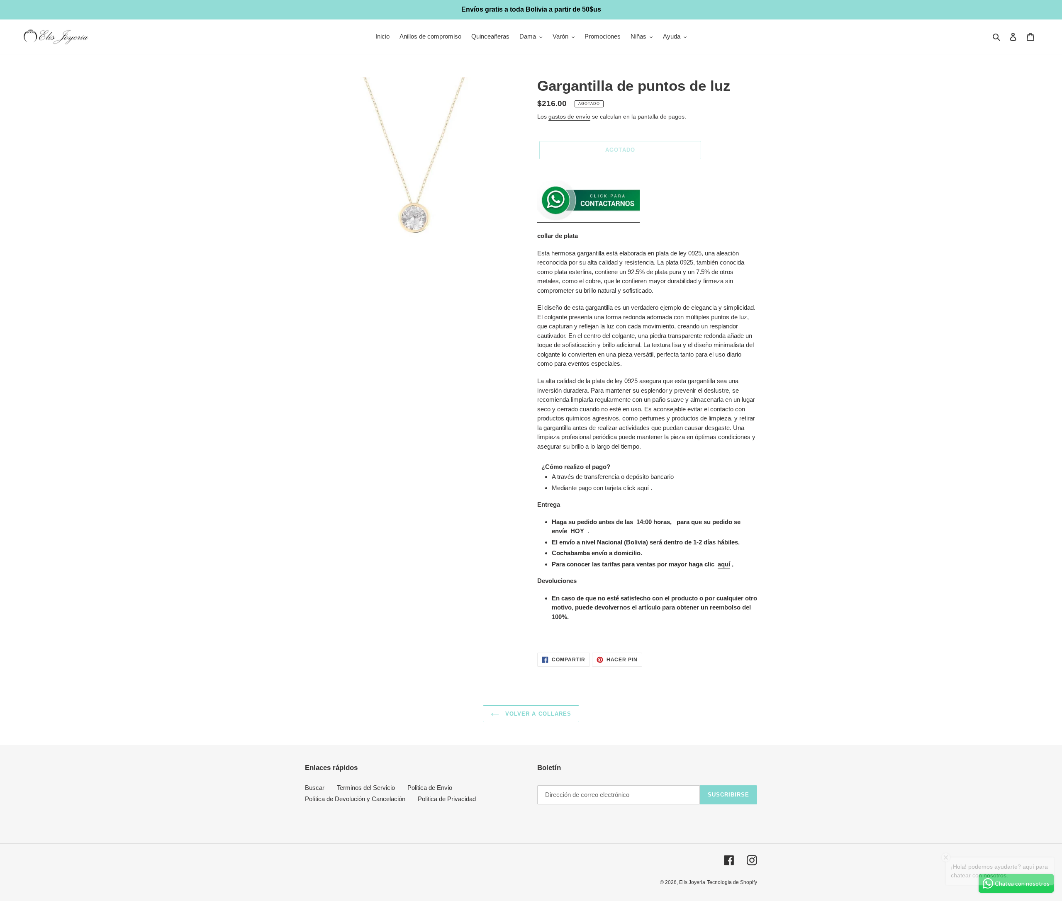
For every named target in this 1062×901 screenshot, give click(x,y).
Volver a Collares (537, 714)
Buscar (314, 787)
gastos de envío (569, 116)
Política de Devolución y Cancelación (355, 798)
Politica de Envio (429, 787)
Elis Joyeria (692, 882)
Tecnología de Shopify (732, 882)
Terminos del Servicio (366, 787)
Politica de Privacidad (447, 798)
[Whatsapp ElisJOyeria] (588, 219)
